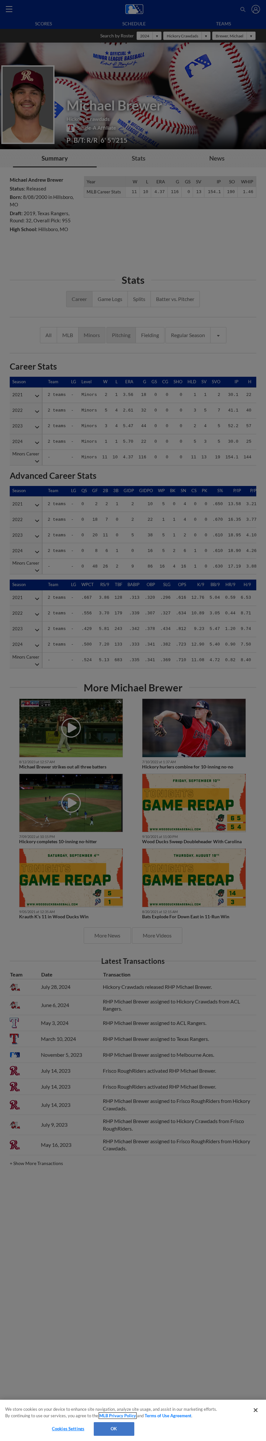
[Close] (255, 1410)
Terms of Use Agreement (168, 1415)
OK (114, 1428)
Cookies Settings (68, 1428)
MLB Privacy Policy (117, 1415)
